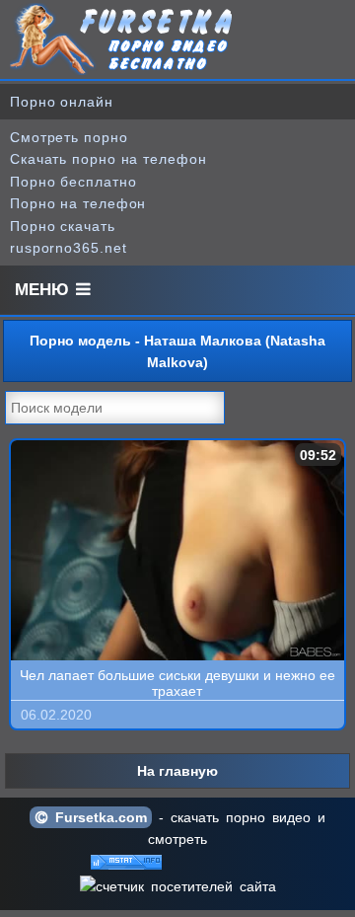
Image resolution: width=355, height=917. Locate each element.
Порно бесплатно (73, 182)
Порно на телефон (78, 203)
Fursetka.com (97, 817)
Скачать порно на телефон (108, 159)
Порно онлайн (61, 102)
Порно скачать (62, 226)
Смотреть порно (69, 137)
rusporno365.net (68, 248)
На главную (177, 771)
